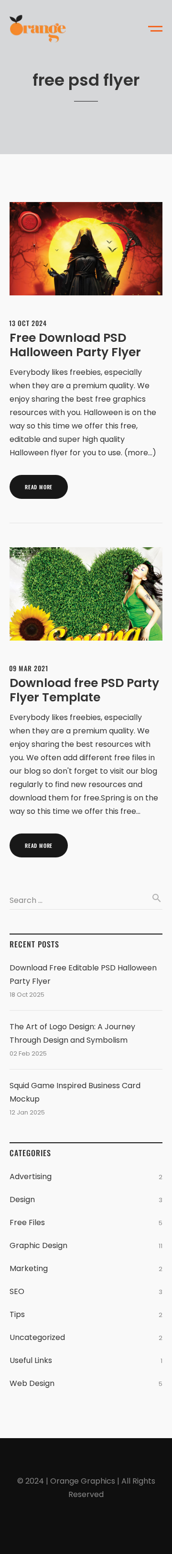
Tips (17, 1314)
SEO (17, 1291)
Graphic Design (38, 1245)
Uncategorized (37, 1337)
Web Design (32, 1383)
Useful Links (31, 1360)
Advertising (31, 1176)
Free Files (27, 1222)
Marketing (29, 1268)
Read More (39, 487)
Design (22, 1199)
